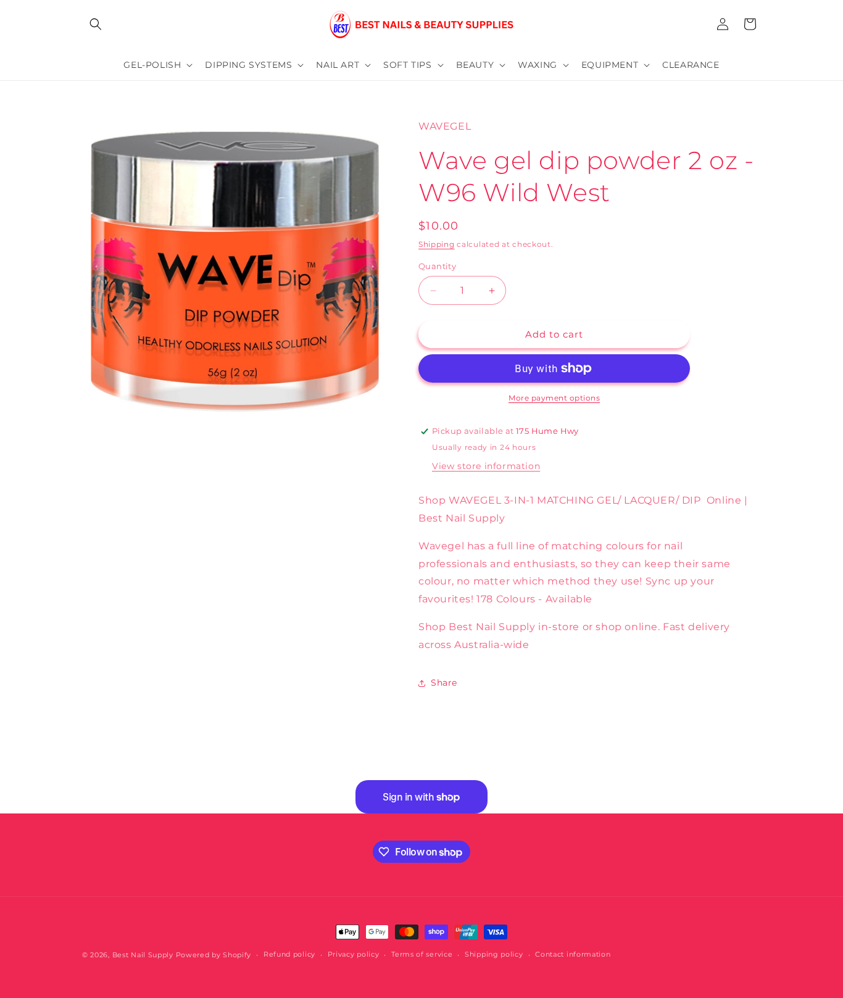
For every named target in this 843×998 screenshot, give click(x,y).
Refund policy (289, 954)
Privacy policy (354, 954)
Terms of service (421, 954)
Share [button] (444, 682)
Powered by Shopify (214, 954)
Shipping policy (494, 954)
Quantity (437, 266)
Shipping (436, 244)
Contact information (572, 954)
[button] (95, 24)
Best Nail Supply (142, 954)
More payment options (554, 397)
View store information (486, 466)
